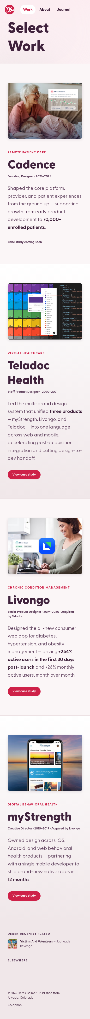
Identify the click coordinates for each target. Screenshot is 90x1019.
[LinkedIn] (24, 970)
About (44, 10)
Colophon (15, 1005)
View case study (24, 474)
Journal (63, 10)
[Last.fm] (58, 970)
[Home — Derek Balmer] (9, 9)
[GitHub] (35, 970)
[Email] (12, 970)
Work (28, 10)
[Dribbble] (47, 970)
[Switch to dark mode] (82, 9)
